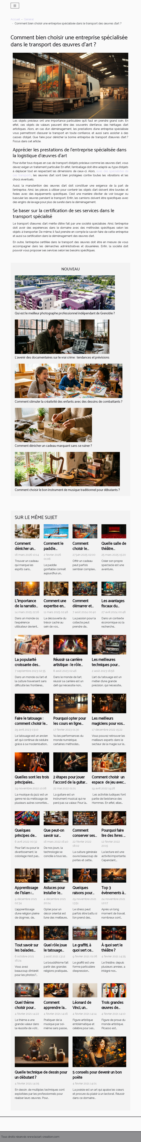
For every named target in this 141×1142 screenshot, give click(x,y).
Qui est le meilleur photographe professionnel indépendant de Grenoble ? (65, 313)
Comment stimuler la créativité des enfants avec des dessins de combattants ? (68, 401)
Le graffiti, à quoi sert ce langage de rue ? (82, 953)
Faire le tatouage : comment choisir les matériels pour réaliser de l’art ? (31, 726)
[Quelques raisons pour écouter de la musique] (85, 875)
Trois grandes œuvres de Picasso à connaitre (112, 1010)
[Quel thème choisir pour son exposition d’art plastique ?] (27, 990)
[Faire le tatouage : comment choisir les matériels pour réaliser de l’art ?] (32, 703)
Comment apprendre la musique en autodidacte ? (55, 1010)
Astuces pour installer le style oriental (54, 893)
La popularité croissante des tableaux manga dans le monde (32, 667)
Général (29, 19)
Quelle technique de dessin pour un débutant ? (41, 1075)
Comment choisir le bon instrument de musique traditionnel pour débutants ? (67, 490)
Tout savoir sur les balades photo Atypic (26, 950)
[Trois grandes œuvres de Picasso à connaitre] (113, 990)
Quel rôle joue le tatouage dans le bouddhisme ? (55, 953)
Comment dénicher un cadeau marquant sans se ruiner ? (53, 446)
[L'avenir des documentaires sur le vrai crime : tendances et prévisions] (62, 336)
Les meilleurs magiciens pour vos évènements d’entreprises (107, 726)
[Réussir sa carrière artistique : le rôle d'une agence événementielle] (70, 644)
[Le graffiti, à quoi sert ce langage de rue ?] (85, 932)
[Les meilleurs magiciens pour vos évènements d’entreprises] (109, 703)
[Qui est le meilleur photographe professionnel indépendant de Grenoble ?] (65, 292)
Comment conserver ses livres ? (84, 835)
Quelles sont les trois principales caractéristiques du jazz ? (32, 785)
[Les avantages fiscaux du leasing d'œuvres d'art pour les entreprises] (113, 588)
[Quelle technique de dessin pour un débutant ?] (41, 1051)
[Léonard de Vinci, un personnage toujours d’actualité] (85, 990)
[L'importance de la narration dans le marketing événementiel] (27, 588)
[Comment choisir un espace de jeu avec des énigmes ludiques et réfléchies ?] (109, 762)
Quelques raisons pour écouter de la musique (83, 895)
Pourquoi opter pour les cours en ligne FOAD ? (69, 723)
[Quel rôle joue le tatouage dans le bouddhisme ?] (56, 932)
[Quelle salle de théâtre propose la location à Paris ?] (113, 531)
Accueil (15, 19)
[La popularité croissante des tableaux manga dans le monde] (32, 644)
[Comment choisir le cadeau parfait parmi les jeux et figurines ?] (85, 531)
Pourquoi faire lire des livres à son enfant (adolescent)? (113, 838)
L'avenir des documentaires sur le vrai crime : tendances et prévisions (62, 357)
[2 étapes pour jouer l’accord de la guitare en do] (70, 762)
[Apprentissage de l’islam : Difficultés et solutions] (27, 875)
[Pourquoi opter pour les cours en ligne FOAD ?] (70, 703)
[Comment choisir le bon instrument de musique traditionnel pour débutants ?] (67, 469)
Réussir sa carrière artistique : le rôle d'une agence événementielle (67, 667)
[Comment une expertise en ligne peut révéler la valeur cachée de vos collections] (56, 588)
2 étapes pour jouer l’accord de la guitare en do (70, 782)
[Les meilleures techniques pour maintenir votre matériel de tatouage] (109, 644)
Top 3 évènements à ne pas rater (112, 893)
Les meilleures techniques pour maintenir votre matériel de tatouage (109, 667)
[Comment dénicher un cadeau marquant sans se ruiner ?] (53, 425)
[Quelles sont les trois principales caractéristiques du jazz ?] (32, 762)
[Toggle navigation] (15, 5)
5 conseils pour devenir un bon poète (97, 1075)
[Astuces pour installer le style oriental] (56, 875)
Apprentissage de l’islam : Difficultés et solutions (26, 895)
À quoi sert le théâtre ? (112, 948)
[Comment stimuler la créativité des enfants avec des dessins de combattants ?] (68, 380)
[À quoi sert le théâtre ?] (113, 932)
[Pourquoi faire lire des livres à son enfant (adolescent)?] (113, 818)
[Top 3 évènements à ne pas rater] (113, 875)
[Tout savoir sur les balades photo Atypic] (27, 932)
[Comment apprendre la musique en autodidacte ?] (56, 990)
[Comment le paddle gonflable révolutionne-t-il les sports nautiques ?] (56, 531)
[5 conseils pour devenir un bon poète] (99, 1051)
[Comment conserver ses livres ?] (85, 818)
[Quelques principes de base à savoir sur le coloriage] (27, 818)
